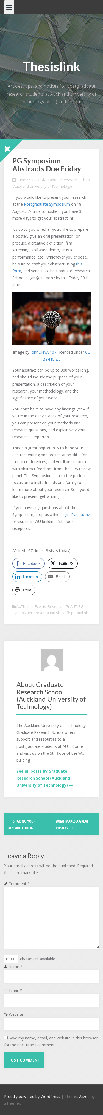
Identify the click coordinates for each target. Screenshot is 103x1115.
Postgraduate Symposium (47, 204)
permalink (79, 612)
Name (15, 966)
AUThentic (24, 606)
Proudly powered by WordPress (32, 1096)
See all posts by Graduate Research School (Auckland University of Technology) (43, 778)
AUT (73, 606)
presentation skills (49, 612)
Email (15, 990)
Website (16, 1014)
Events (40, 606)
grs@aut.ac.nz (77, 514)
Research (56, 606)
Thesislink (51, 66)
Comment (19, 883)
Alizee (84, 1096)
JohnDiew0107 (43, 352)
